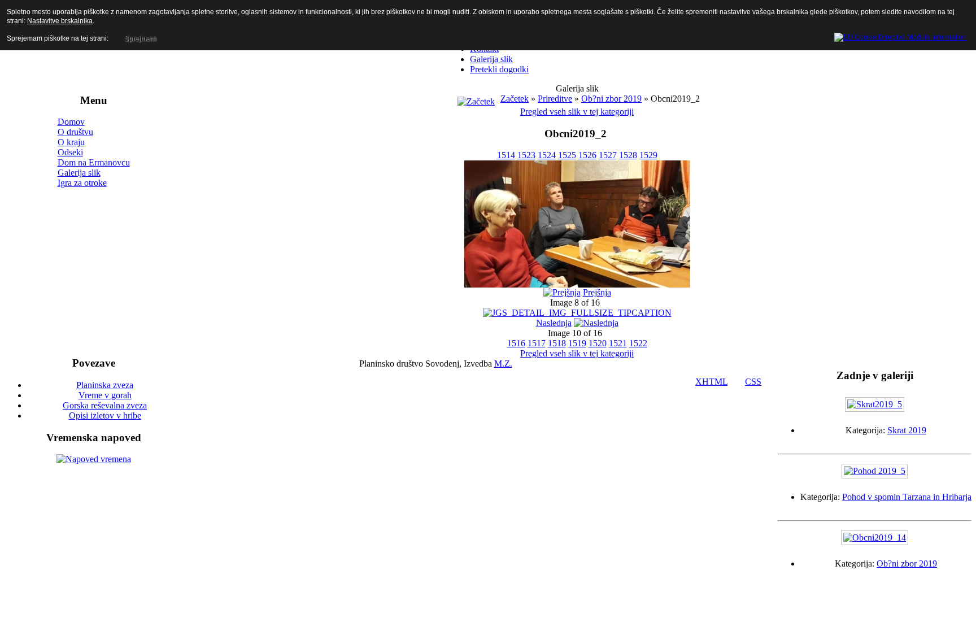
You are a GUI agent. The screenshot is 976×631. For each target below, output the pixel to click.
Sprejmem (140, 38)
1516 (516, 343)
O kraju (71, 142)
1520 (598, 343)
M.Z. (503, 363)
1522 (638, 343)
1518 (557, 343)
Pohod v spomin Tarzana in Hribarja (906, 497)
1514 (506, 155)
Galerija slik (79, 172)
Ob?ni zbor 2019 (611, 98)
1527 (608, 155)
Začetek (514, 98)
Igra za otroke (82, 183)
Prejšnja (597, 292)
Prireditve (555, 98)
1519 (577, 343)
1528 (628, 155)
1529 (648, 155)
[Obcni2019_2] (577, 284)
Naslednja (554, 323)
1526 (587, 155)
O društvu (75, 132)
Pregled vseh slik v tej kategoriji (577, 111)
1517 (537, 343)
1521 (618, 343)
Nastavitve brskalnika (60, 21)
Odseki (70, 152)
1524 (547, 155)
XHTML (711, 381)
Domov (71, 122)
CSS (753, 381)
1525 (567, 155)
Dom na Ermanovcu (94, 162)
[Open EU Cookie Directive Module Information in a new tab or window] (900, 36)
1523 (526, 155)
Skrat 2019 (906, 430)
